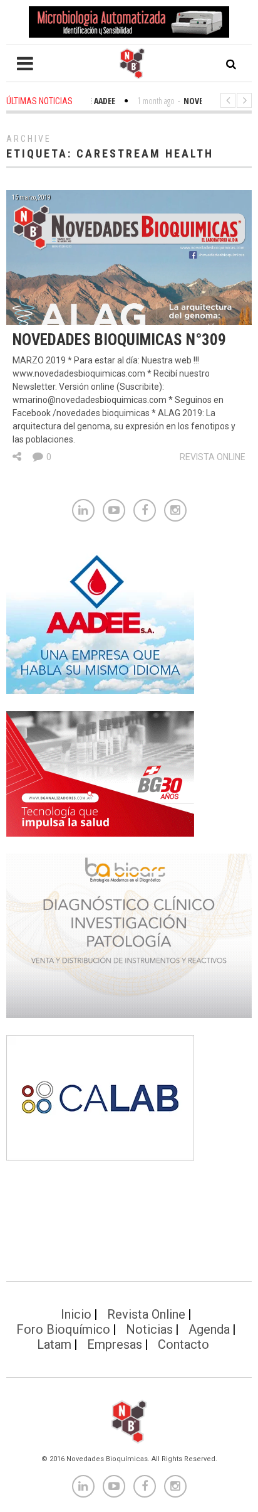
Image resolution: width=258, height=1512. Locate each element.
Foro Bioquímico (63, 1329)
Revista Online (212, 457)
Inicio (76, 1314)
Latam (54, 1344)
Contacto (183, 1344)
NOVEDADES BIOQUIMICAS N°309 (119, 340)
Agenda (209, 1329)
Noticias (149, 1329)
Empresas (114, 1344)
